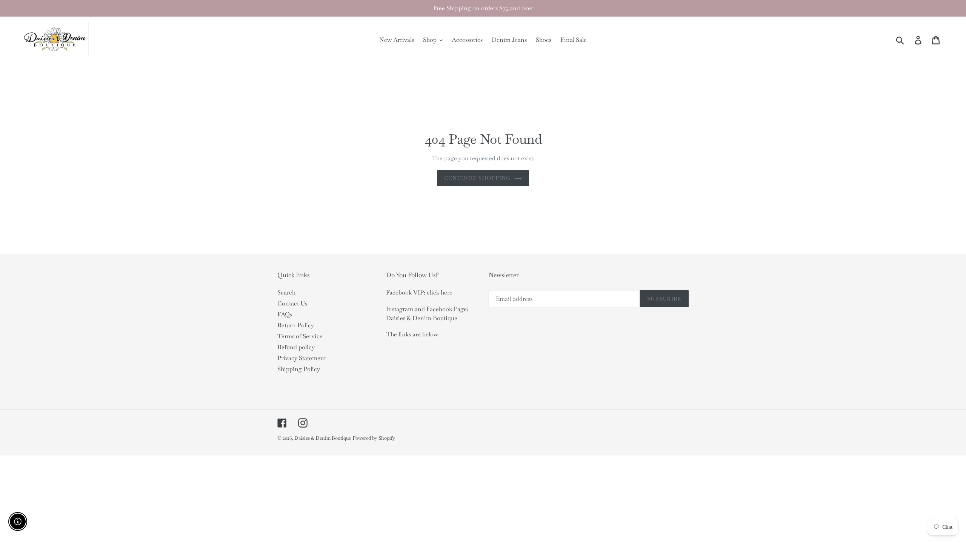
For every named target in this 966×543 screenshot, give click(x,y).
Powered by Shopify (373, 438)
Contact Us (292, 303)
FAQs (284, 314)
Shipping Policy (298, 369)
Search (286, 292)
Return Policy (295, 325)
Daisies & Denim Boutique (322, 438)
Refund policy (296, 347)
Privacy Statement (301, 358)
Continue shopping (477, 178)
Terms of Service (300, 336)
